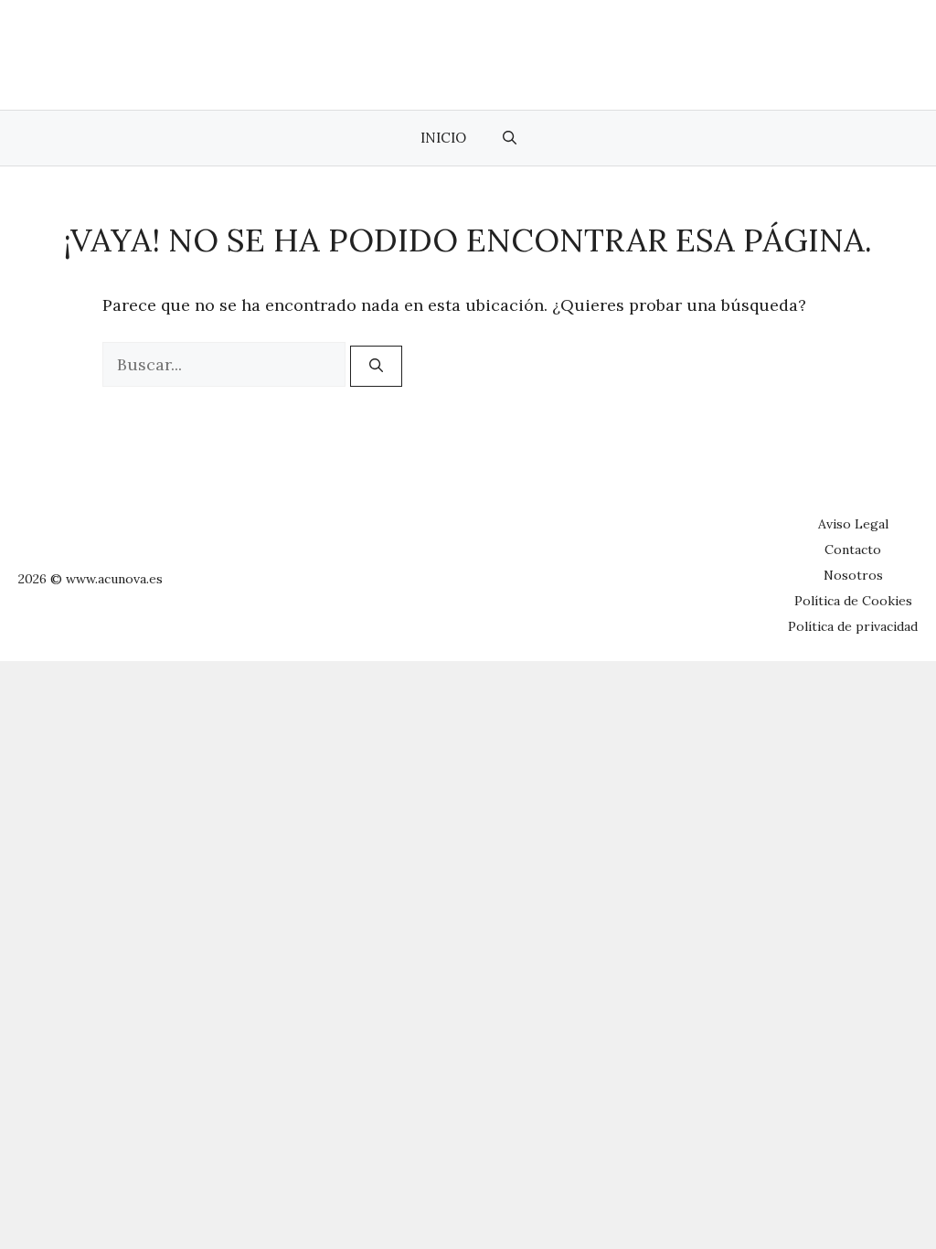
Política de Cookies (853, 600)
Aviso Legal (853, 524)
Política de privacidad (853, 626)
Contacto (852, 549)
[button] (509, 138)
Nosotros (853, 575)
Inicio (443, 137)
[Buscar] (376, 366)
